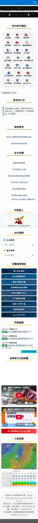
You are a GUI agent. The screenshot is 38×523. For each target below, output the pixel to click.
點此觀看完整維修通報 (29, 351)
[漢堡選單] (34, 2)
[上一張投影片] (9, 14)
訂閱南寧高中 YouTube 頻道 (19, 431)
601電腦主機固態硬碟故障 (18, 338)
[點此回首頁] (19, 11)
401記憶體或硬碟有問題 (17, 331)
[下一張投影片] (28, 14)
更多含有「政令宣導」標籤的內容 (23, 199)
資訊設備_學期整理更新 (17, 345)
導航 (8, 506)
